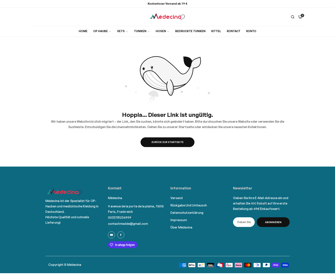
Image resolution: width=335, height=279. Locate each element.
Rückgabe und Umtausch (188, 205)
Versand (176, 198)
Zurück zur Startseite (167, 142)
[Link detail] (111, 234)
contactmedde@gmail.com (128, 224)
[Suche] (292, 17)
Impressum (178, 220)
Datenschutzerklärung (186, 213)
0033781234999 (119, 217)
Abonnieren (273, 222)
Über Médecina (181, 227)
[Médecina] (167, 17)
